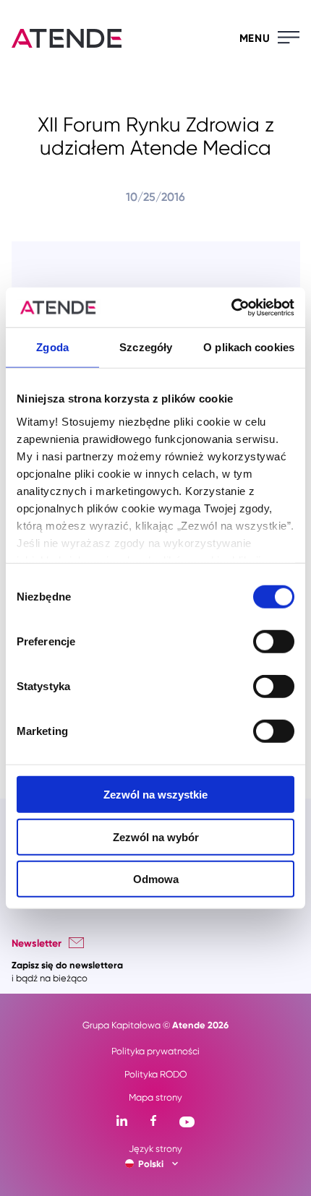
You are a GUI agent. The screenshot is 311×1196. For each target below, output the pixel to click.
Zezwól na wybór (156, 836)
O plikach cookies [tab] (248, 347)
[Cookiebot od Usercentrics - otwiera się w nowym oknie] (231, 307)
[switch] (273, 641)
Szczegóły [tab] (145, 347)
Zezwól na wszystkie (155, 794)
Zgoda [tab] (52, 347)
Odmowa (156, 879)
